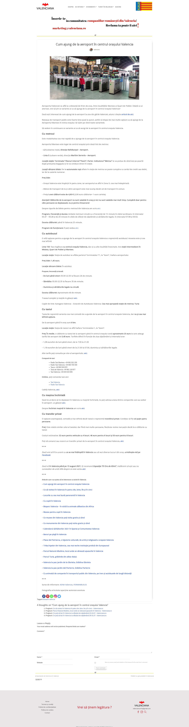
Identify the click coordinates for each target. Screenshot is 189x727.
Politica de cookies (47, 710)
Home (47, 701)
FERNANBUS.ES (80, 584)
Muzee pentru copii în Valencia (56, 512)
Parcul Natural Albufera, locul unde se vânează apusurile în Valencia (73, 551)
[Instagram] (55, 596)
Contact (47, 713)
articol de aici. (127, 114)
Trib (45, 545)
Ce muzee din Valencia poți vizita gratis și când (64, 517)
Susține (118, 7)
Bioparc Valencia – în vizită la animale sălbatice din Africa (68, 506)
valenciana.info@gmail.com (142, 709)
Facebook (46, 455)
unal (107, 545)
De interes (79, 7)
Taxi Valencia (55, 382)
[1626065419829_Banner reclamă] (94, 22)
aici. (122, 441)
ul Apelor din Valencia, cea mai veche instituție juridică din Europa (76, 545)
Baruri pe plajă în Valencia (54, 534)
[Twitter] (59, 596)
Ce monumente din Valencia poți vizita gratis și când (66, 523)
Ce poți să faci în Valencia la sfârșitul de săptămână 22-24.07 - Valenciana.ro (79, 613)
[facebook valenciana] (138, 712)
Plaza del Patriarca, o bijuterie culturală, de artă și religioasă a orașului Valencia (78, 540)
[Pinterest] (47, 596)
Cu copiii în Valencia (52, 501)
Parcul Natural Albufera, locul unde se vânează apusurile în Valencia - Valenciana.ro (82, 611)
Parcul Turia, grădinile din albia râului (60, 556)
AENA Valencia (66, 584)
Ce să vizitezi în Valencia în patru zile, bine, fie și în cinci (67, 489)
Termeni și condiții (47, 704)
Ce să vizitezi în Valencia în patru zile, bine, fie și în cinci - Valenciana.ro (78, 608)
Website (40, 662)
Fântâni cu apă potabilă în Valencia (141, 676)
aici (98, 208)
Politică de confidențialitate (47, 707)
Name (39, 657)
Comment (41, 631)
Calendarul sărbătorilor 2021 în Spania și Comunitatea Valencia (71, 528)
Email (97, 657)
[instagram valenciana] (142, 712)
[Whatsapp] (51, 596)
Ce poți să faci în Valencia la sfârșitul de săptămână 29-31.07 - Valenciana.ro (79, 615)
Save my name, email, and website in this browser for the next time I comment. (126, 662)
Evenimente (90, 7)
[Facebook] (44, 596)
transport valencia (49, 599)
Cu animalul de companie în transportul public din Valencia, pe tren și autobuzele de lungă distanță (87, 573)
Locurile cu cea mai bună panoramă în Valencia (64, 495)
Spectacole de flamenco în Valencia (48, 676)
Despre (71, 7)
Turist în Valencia (105, 7)
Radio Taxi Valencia (58, 384)
